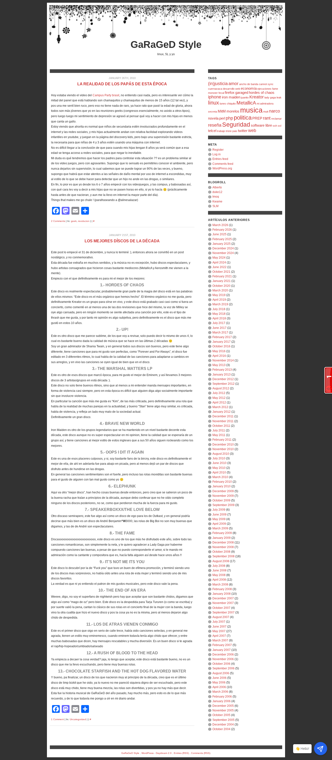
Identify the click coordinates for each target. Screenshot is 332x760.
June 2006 (219, 678)
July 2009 (218, 509)
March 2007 (220, 640)
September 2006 (223, 668)
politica (243, 117)
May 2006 (219, 682)
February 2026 (222, 229)
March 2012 (220, 407)
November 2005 (223, 710)
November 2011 (223, 421)
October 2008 (221, 551)
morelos (233, 111)
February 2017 (222, 337)
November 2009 (223, 496)
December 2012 (223, 379)
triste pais (231, 131)
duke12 (217, 192)
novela (213, 118)
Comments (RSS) (200, 753)
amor (233, 83)
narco (274, 111)
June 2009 (219, 514)
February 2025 (222, 239)
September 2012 (223, 383)
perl (222, 118)
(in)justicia (218, 83)
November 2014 (223, 360)
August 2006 (220, 673)
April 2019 (219, 299)
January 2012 (221, 411)
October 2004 (221, 729)
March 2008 (220, 584)
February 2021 (222, 276)
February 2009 (222, 533)
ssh (275, 125)
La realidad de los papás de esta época (122, 84)
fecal (221, 92)
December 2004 (223, 724)
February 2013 (222, 369)
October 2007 (221, 608)
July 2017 (218, 323)
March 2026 (220, 225)
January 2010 (221, 486)
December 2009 (223, 491)
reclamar (276, 118)
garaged (241, 92)
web (252, 130)
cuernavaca (215, 88)
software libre (261, 125)
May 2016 (219, 351)
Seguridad (236, 124)
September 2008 (223, 556)
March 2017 (220, 332)
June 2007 (219, 626)
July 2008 (218, 566)
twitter (242, 131)
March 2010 (220, 477)
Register (218, 149)
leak (279, 97)
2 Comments (58, 221)
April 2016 (219, 356)
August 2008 (220, 561)
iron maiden (231, 97)
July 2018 (218, 309)
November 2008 (223, 547)
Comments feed (222, 164)
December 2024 (223, 248)
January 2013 (221, 374)
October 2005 (221, 715)
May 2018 (219, 313)
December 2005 (223, 706)
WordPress (147, 753)
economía (249, 88)
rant (267, 118)
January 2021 (221, 281)
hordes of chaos (261, 92)
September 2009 (223, 505)
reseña (214, 125)
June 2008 (219, 570)
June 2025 (219, 234)
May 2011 (218, 435)
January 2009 (221, 538)
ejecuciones (264, 88)
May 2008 (219, 575)
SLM (215, 206)
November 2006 (223, 659)
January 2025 (221, 243)
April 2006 (219, 687)
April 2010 (219, 472)
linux (213, 103)
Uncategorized (78, 719)
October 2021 (221, 271)
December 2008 (223, 542)
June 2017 (219, 328)
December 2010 (223, 444)
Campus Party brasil (106, 95)
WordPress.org (222, 168)
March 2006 (220, 691)
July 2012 (218, 393)
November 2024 (223, 253)
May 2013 (219, 365)
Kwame (217, 201)
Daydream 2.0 (164, 753)
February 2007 (222, 645)
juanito (245, 97)
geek (74, 221)
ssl (279, 125)
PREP (257, 118)
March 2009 (220, 528)
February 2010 (222, 481)
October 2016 (221, 346)
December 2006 (223, 654)
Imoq (215, 196)
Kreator (256, 97)
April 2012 (219, 402)
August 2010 (220, 453)
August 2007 (220, 617)
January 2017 (221, 341)
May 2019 (219, 295)
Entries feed (220, 159)
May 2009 (219, 519)
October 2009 (221, 500)
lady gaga (270, 97)
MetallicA (246, 102)
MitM (222, 111)
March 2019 (220, 304)
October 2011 (221, 426)
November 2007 (223, 603)
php (229, 118)
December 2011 (223, 416)
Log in (216, 154)
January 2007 (221, 650)
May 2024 (219, 257)
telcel (212, 131)
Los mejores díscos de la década (122, 241)
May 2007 (219, 631)
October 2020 (221, 286)
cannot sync (266, 84)
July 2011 (218, 430)
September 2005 (223, 720)
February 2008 (222, 589)
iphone (214, 97)
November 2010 (223, 449)
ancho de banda (248, 84)
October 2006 (221, 663)
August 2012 (220, 388)
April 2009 (219, 523)
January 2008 (221, 593)
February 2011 (222, 439)
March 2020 (220, 290)
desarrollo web (231, 88)
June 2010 (219, 463)
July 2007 (218, 621)
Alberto (217, 187)
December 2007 (223, 598)
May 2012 (219, 398)
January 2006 (221, 701)
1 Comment (57, 719)
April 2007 (219, 636)
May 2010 (219, 468)
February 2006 (222, 696)
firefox (230, 92)
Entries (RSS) (181, 753)
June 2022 (219, 267)
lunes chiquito (228, 103)
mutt (265, 111)
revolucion (83, 221)
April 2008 (219, 579)
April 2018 (219, 318)
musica (251, 110)
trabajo (221, 131)
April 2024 (219, 262)
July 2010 (218, 458)
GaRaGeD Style (166, 44)
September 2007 (223, 612)
